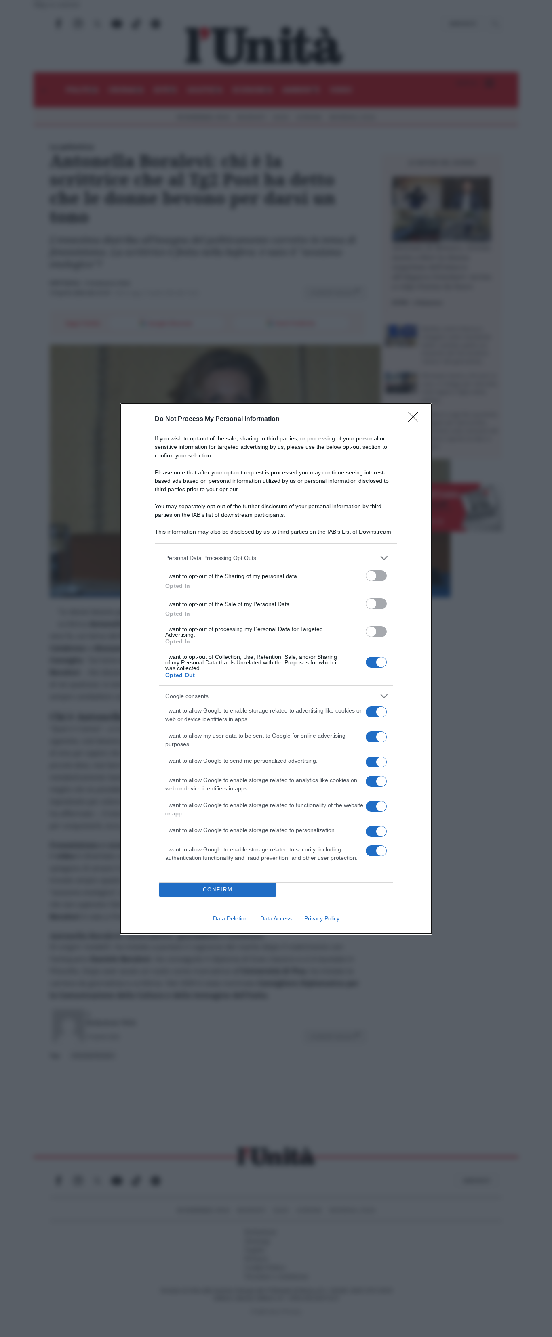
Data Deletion (230, 918)
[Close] (415, 419)
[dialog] (276, 669)
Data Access (276, 918)
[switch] (376, 575)
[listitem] (276, 558)
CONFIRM (218, 889)
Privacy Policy (321, 918)
